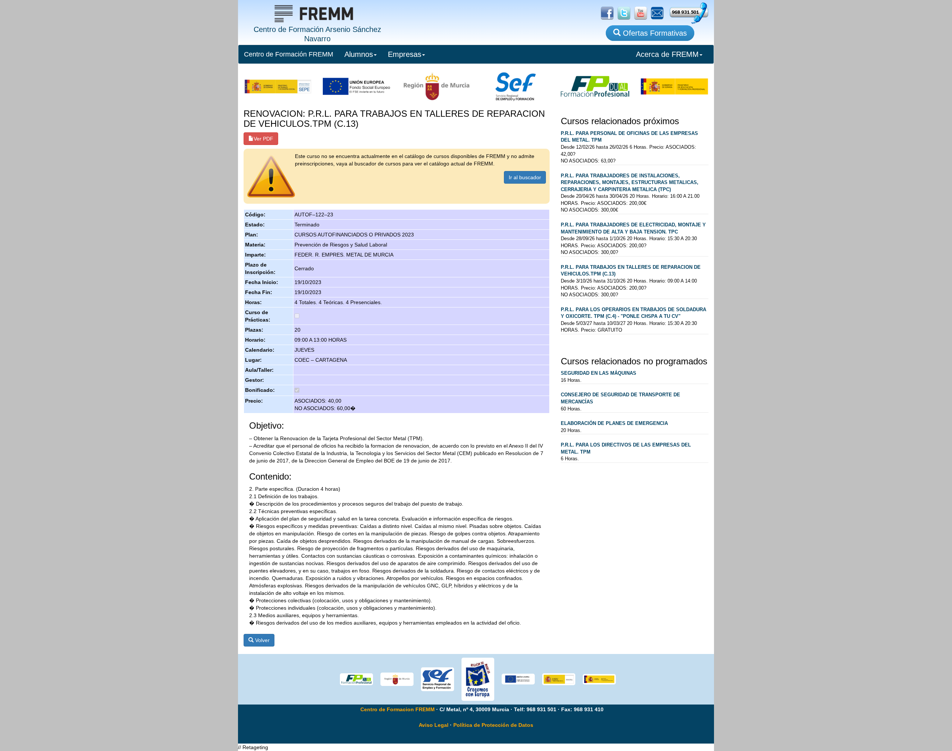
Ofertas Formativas (654, 33)
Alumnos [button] (358, 54)
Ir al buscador (525, 177)
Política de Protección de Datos (493, 725)
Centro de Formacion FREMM (397, 709)
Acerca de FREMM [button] (667, 54)
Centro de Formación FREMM (288, 54)
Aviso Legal (433, 725)
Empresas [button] (404, 54)
